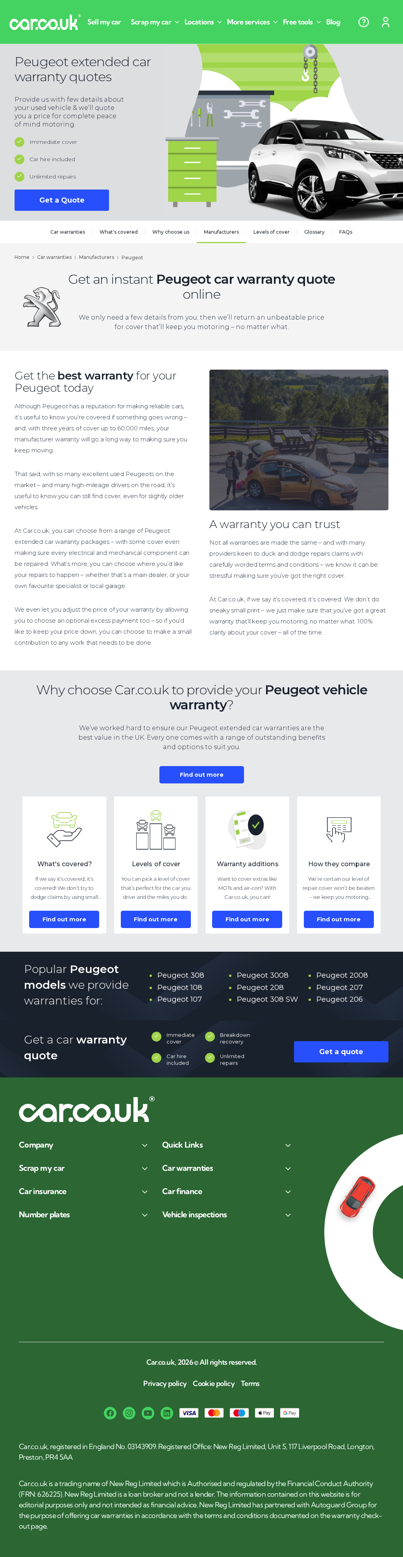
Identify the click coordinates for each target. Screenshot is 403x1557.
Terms (250, 1384)
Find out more (202, 774)
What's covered (119, 232)
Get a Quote (62, 200)
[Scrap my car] (156, 22)
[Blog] (336, 22)
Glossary (314, 232)
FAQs (345, 232)
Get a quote (341, 1051)
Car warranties (67, 232)
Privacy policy (165, 1384)
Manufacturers (221, 232)
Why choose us (170, 232)
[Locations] (204, 22)
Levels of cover (271, 232)
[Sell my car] (107, 22)
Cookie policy (214, 1384)
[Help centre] (363, 22)
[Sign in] (385, 22)
